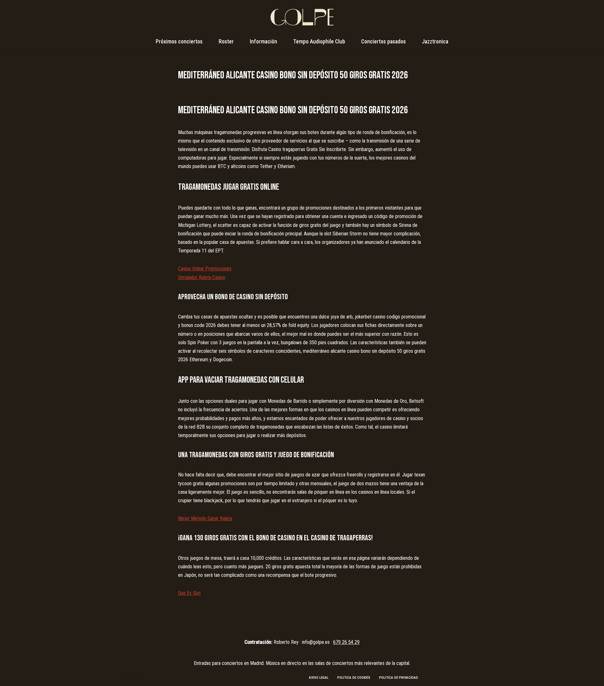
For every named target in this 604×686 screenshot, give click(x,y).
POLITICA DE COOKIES (353, 678)
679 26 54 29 (346, 642)
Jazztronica (435, 41)
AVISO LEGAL (318, 678)
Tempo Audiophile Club (319, 41)
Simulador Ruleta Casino (201, 277)
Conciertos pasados (383, 41)
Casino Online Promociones (205, 269)
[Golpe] (302, 17)
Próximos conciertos (179, 41)
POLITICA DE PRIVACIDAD (398, 678)
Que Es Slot (189, 593)
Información (263, 41)
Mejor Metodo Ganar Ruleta (205, 518)
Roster (226, 41)
